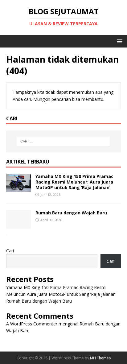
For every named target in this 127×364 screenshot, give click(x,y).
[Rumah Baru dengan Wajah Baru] (18, 225)
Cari (10, 251)
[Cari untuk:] (63, 141)
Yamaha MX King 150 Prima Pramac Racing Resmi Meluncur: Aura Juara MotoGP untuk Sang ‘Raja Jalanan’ (74, 181)
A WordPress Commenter (31, 324)
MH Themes (100, 358)
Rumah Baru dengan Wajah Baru (71, 213)
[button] (118, 40)
